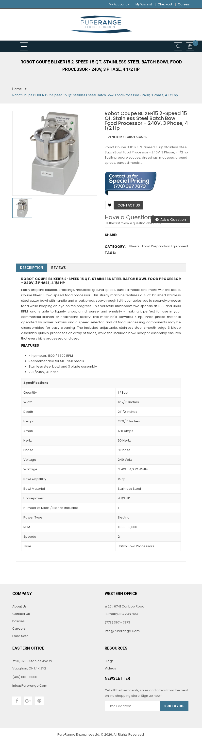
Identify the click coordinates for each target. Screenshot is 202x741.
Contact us (129, 205)
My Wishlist (143, 4)
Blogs (109, 661)
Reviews (58, 267)
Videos (110, 668)
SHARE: (111, 234)
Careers (184, 4)
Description (31, 267)
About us (19, 606)
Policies (18, 621)
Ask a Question (172, 219)
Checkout (165, 4)
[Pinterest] (39, 701)
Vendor (114, 136)
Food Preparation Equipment (165, 246)
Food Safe (20, 636)
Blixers (134, 246)
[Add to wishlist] (109, 205)
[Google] (28, 701)
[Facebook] (16, 701)
